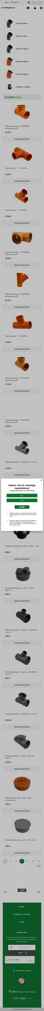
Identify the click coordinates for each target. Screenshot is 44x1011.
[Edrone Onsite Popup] (22, 505)
